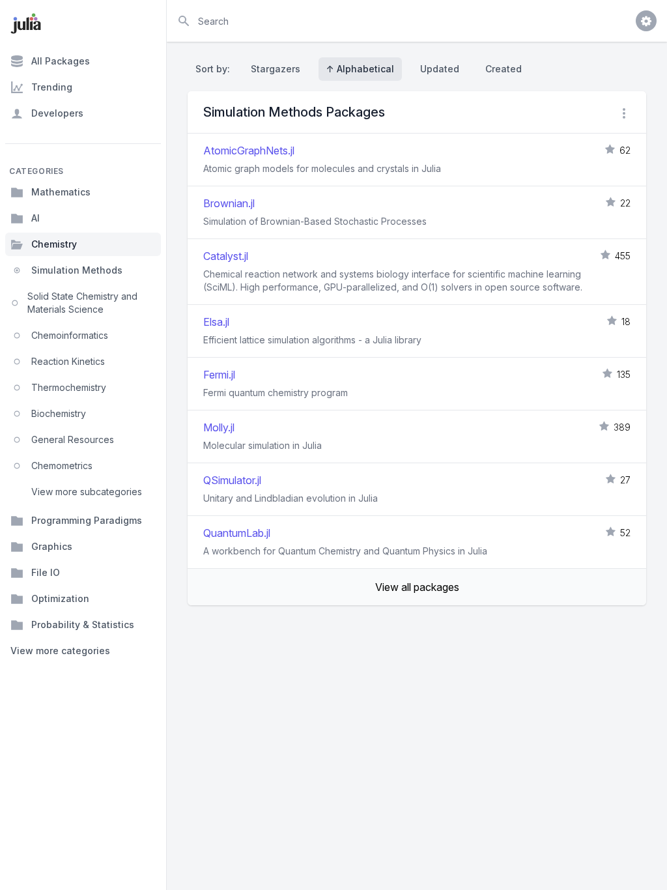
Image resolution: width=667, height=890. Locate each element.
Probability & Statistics (82, 624)
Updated (439, 68)
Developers (57, 113)
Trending (51, 87)
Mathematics (61, 191)
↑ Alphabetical (360, 68)
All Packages (60, 60)
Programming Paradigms (86, 520)
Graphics (51, 546)
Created (503, 68)
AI (35, 217)
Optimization (60, 598)
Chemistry (54, 244)
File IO (45, 572)
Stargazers (275, 68)
